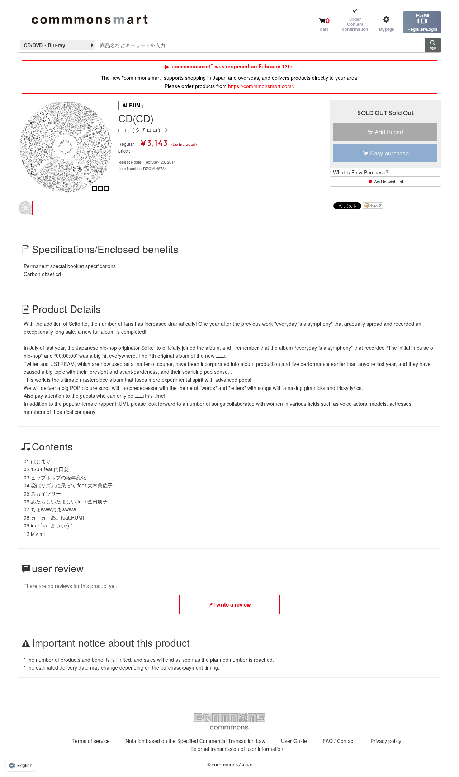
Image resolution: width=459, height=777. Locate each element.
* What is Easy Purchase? (359, 172)
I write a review (232, 604)
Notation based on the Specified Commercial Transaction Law (195, 740)
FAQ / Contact (339, 740)
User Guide (294, 740)
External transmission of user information (236, 748)
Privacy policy (385, 740)
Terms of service (91, 740)
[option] (65, 147)
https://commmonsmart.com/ (260, 86)
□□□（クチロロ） (141, 130)
